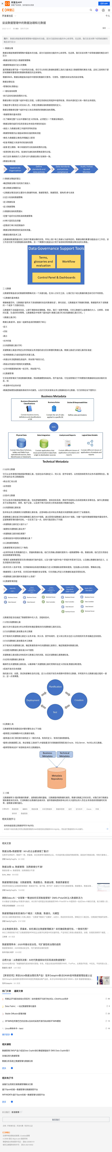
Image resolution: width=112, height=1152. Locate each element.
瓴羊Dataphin (7, 983)
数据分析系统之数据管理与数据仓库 (17, 1061)
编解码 (25, 809)
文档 (4, 1126)
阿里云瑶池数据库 (8, 905)
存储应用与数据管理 (10, 1055)
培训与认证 (28, 1126)
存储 (97, 809)
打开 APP (104, 3)
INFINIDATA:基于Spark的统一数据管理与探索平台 (23, 1094)
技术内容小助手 (8, 952)
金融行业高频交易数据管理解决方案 (17, 1084)
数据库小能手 (7, 968)
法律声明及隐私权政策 (11, 1135)
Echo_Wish (6, 874)
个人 (108, 15)
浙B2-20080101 (29, 1141)
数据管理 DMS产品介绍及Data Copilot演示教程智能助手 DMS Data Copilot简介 (36, 1050)
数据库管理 (60, 809)
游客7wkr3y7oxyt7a (9, 859)
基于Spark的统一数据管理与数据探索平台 (20, 1089)
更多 (4, 1068)
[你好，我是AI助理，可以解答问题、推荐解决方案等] (97, 10)
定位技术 (79, 809)
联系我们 (56, 1119)
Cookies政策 (25, 1135)
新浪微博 (15, 1112)
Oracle (88, 809)
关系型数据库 (47, 809)
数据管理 (15, 809)
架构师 (14, 813)
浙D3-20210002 (27, 1144)
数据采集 (35, 809)
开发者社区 (11, 1126)
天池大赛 (20, 1126)
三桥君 (4, 936)
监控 (70, 809)
